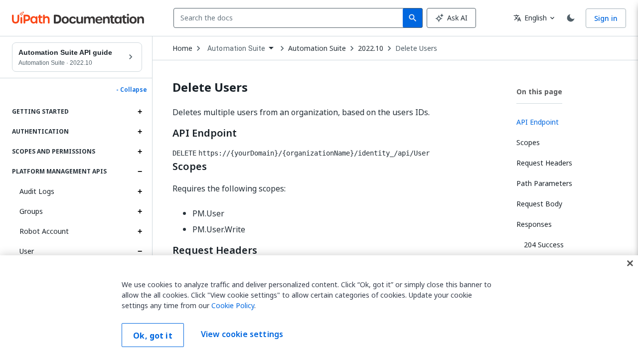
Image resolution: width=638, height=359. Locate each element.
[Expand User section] (139, 251)
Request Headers (214, 250)
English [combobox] (530, 17)
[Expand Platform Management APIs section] (139, 171)
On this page (539, 91)
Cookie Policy (232, 305)
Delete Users (416, 48)
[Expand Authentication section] (139, 131)
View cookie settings (242, 334)
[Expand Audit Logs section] (139, 191)
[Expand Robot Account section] (139, 231)
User (26, 251)
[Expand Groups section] (139, 211)
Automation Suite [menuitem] (236, 48)
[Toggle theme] (571, 18)
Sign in (606, 18)
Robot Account (44, 231)
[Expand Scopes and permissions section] (139, 151)
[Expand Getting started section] (139, 111)
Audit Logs (36, 191)
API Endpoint (204, 133)
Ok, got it (152, 336)
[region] (319, 307)
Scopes (189, 167)
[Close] (630, 263)
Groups (31, 211)
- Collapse (131, 89)
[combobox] (290, 18)
